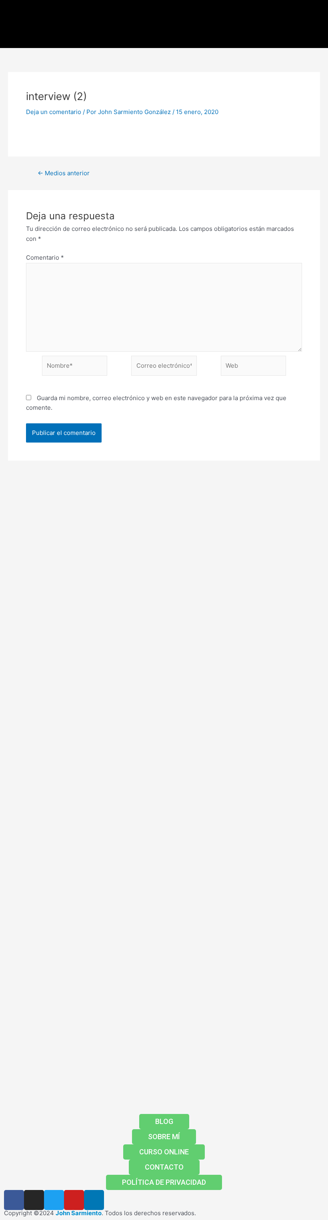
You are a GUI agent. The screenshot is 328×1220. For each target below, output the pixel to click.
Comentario (45, 257)
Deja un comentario (53, 112)
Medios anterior (64, 173)
